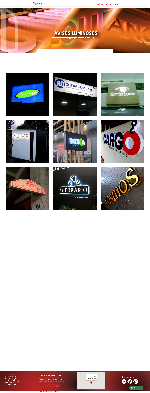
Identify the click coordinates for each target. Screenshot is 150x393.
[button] (32, 56)
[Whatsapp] (135, 381)
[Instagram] (124, 381)
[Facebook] (130, 381)
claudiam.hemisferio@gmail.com (14, 381)
